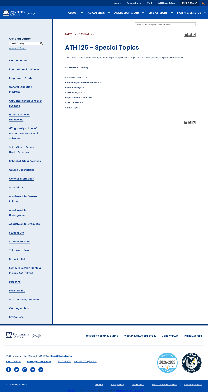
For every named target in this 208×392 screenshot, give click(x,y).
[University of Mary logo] (19, 13)
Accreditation (138, 384)
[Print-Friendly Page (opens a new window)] (190, 35)
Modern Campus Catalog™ (129, 390)
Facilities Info (17, 290)
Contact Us (13, 361)
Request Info (134, 3)
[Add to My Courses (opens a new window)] (186, 35)
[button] (189, 3)
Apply (117, 3)
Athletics (170, 3)
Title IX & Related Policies (164, 384)
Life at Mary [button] (158, 13)
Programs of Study (20, 78)
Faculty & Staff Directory (140, 335)
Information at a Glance (24, 69)
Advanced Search (17, 48)
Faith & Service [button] (189, 13)
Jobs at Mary (170, 335)
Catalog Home (18, 60)
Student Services (19, 241)
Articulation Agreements (24, 299)
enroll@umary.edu (39, 361)
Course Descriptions (21, 170)
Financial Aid (17, 259)
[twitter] (16, 369)
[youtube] (32, 369)
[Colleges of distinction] (167, 372)
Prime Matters (193, 335)
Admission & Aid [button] (126, 13)
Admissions (16, 187)
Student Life (16, 233)
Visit (149, 3)
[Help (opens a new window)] (194, 35)
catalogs (72, 390)
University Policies (193, 384)
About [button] (73, 13)
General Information (21, 178)
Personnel (15, 282)
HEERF (99, 384)
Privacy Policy (117, 384)
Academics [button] (96, 13)
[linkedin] (40, 369)
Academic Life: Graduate (24, 224)
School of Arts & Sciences (25, 161)
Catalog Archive (19, 308)
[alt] (23, 336)
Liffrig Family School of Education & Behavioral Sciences (23, 133)
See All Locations (61, 356)
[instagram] (24, 369)
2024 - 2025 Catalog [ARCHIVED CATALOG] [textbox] (155, 24)
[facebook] (8, 369)
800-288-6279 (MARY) (85, 361)
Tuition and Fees (19, 250)
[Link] (191, 372)
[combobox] (165, 24)
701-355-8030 (64, 361)
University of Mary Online (102, 335)
